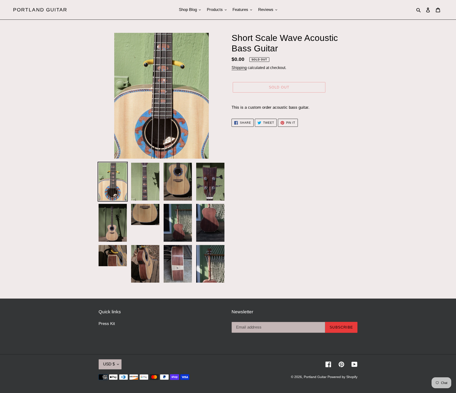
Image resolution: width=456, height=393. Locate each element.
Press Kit (107, 323)
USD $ (109, 364)
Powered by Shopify (342, 377)
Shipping (239, 68)
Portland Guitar (40, 9)
